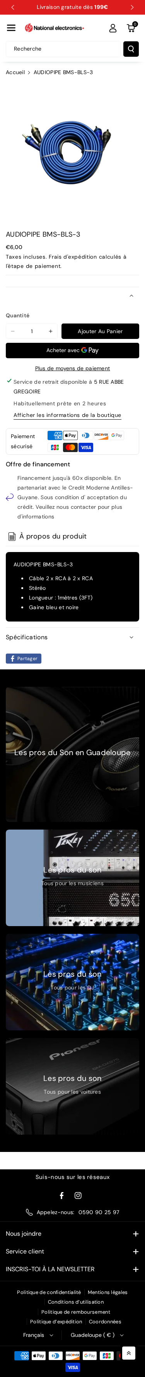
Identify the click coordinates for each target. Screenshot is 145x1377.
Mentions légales (108, 1292)
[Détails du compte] (112, 28)
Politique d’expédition (56, 1321)
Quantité (17, 315)
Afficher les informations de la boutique (67, 415)
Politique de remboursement (75, 1312)
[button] (11, 28)
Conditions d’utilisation (76, 1302)
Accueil (15, 72)
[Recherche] (131, 49)
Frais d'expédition (73, 256)
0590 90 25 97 (98, 1212)
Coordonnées (105, 1321)
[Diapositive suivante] (132, 7)
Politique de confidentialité (49, 1292)
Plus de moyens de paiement (72, 368)
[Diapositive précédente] (13, 7)
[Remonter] (128, 1353)
